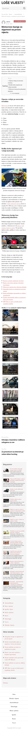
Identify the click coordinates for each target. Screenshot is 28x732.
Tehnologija (8, 619)
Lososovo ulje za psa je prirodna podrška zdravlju (16, 541)
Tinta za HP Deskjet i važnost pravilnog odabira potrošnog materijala (17, 480)
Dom (14, 694)
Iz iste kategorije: (16, 93)
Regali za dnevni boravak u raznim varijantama (17, 562)
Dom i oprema (9, 606)
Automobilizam (18, 14)
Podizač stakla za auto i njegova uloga (16, 499)
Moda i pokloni (9, 612)
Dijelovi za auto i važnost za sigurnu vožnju (17, 520)
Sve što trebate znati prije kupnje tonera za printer (16, 469)
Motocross (4, 105)
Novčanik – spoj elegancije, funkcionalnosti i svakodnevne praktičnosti (16, 583)
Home (10, 14)
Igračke (14, 715)
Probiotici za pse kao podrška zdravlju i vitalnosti (17, 531)
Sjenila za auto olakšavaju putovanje (16, 489)
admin (8, 22)
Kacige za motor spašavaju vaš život (13, 281)
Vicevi (6, 622)
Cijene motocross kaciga (14, 204)
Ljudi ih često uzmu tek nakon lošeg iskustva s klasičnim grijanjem (16, 552)
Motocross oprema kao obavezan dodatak (14, 287)
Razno (6, 615)
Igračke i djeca (9, 609)
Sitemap (5, 683)
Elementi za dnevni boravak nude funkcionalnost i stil (17, 572)
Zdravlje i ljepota (9, 625)
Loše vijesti (12, 3)
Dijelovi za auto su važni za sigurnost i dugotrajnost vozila (17, 510)
